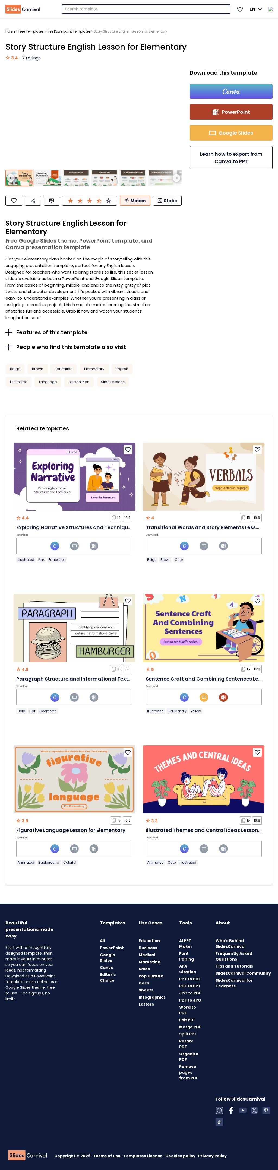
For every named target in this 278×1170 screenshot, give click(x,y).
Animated (26, 862)
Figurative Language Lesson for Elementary (70, 830)
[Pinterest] (266, 1110)
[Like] (13, 201)
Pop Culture (151, 976)
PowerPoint (112, 947)
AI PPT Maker (185, 943)
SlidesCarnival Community (243, 973)
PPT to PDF (190, 979)
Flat (32, 711)
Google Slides (107, 957)
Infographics (152, 997)
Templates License (143, 1156)
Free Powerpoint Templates (68, 31)
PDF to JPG (190, 1000)
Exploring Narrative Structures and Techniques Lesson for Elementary (103, 527)
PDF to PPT (190, 986)
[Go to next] (176, 178)
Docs (144, 983)
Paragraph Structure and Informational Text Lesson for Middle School (103, 678)
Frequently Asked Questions (234, 956)
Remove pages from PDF (188, 1072)
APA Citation (187, 969)
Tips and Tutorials (234, 966)
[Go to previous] (10, 178)
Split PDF (188, 1034)
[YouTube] (243, 1110)
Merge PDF (190, 1027)
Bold (21, 711)
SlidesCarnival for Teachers (234, 983)
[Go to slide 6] (161, 178)
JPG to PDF (190, 993)
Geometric (48, 711)
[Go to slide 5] (133, 178)
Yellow (196, 711)
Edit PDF (187, 1020)
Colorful (69, 862)
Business (148, 947)
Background (48, 862)
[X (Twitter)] (254, 1110)
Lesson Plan (79, 381)
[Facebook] (231, 1110)
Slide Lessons (113, 381)
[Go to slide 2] (48, 178)
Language (48, 381)
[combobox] (146, 9)
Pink (41, 559)
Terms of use (107, 1156)
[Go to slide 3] (76, 178)
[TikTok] (219, 1122)
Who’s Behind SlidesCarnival (230, 943)
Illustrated (18, 381)
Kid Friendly (177, 711)
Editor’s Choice (108, 977)
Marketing (149, 962)
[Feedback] (51, 201)
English (122, 368)
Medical (147, 955)
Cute (179, 559)
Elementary (94, 368)
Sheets (146, 990)
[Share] (33, 201)
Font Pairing (186, 956)
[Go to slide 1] (19, 178)
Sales (144, 969)
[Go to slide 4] (104, 178)
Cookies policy (180, 1156)
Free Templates (30, 31)
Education (63, 368)
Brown (37, 368)
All (102, 940)
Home (10, 31)
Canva (106, 967)
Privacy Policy (212, 1156)
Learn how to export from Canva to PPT (231, 158)
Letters (146, 1004)
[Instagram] (219, 1110)
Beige (15, 368)
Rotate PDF (186, 1044)
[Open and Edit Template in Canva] (231, 91)
